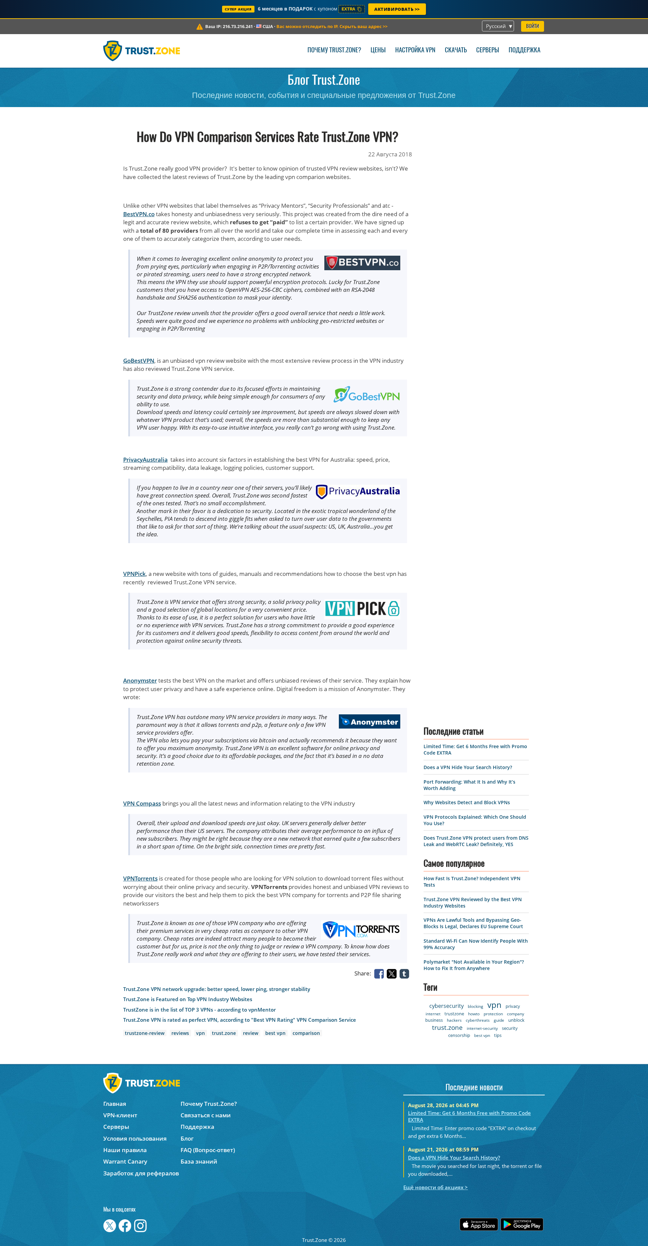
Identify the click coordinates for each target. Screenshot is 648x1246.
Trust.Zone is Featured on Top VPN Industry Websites (187, 999)
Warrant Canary (125, 1161)
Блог (187, 1138)
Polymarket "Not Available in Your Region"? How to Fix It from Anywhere (474, 965)
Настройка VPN (415, 50)
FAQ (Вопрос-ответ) (208, 1150)
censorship (459, 1035)
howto (474, 1014)
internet (433, 1014)
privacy (513, 1006)
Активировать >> (397, 9)
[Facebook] (380, 973)
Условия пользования (135, 1138)
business (434, 1020)
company (515, 1014)
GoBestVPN (138, 360)
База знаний (199, 1161)
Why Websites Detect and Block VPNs (467, 802)
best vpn (275, 1033)
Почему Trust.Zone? (334, 50)
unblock (516, 1020)
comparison (306, 1033)
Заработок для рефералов (141, 1173)
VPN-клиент (120, 1115)
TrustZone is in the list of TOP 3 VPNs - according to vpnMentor (199, 1010)
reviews (180, 1033)
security (510, 1028)
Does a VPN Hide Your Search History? (468, 767)
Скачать (456, 50)
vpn (200, 1033)
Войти (532, 26)
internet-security (482, 1028)
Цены (378, 50)
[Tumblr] (405, 973)
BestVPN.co (139, 214)
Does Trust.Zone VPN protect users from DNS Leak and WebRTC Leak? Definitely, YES (476, 841)
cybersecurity (446, 1006)
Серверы (487, 50)
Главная (114, 1104)
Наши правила (125, 1150)
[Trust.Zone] (141, 50)
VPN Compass (142, 803)
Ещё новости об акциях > (435, 1187)
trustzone (454, 1014)
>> (331, 26)
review (250, 1033)
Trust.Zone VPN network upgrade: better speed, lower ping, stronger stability (216, 989)
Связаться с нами (206, 1115)
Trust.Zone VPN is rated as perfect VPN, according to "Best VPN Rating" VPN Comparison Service (239, 1020)
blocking (475, 1006)
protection (493, 1014)
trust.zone (224, 1033)
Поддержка (524, 50)
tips (498, 1035)
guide (499, 1020)
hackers (454, 1020)
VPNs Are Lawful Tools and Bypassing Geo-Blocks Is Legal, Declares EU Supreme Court (473, 923)
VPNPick (134, 574)
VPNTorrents (140, 878)
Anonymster (140, 680)
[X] (392, 973)
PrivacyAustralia (145, 459)
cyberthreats (478, 1020)
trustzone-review (144, 1033)
